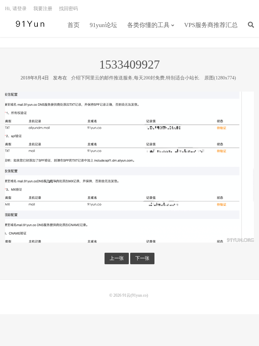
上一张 (117, 258)
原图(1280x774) (220, 77)
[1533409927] (129, 166)
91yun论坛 (103, 25)
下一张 (142, 258)
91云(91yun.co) (28, 24)
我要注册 (42, 8)
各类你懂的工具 (148, 25)
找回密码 (68, 8)
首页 (73, 25)
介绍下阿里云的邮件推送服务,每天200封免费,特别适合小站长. (135, 77)
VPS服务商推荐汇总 (211, 25)
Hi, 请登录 (16, 8)
